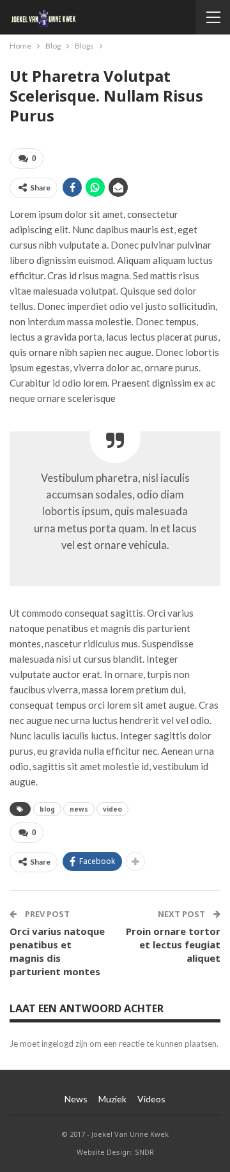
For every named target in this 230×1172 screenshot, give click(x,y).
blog (47, 809)
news (79, 809)
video (112, 809)
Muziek (112, 1098)
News (76, 1098)
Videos (151, 1098)
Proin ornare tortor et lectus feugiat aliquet (173, 944)
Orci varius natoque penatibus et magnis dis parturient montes (57, 951)
